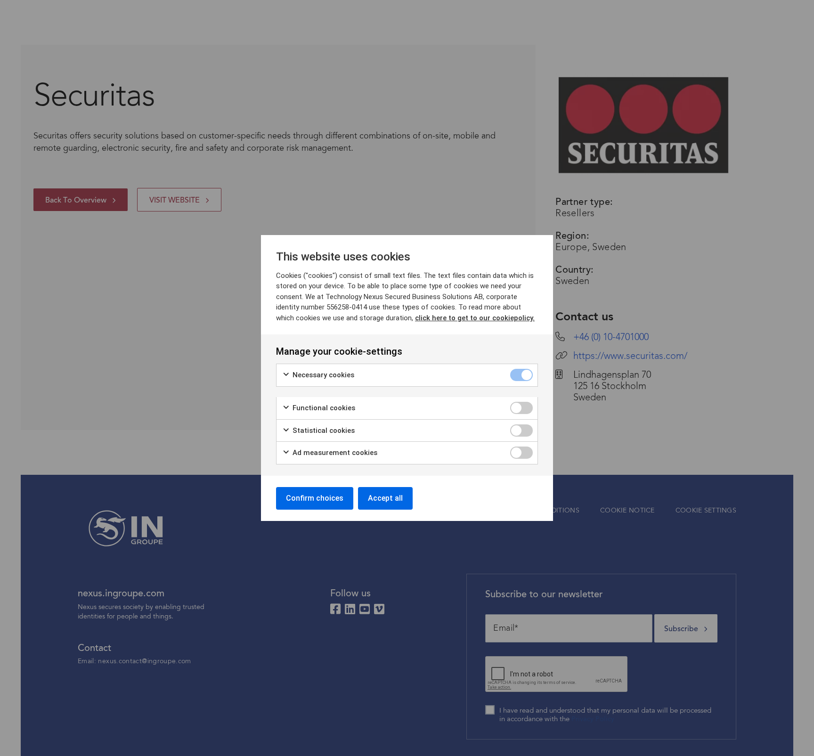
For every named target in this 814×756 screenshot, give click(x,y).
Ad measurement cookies (334, 452)
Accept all (385, 498)
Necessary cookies (322, 375)
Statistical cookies (323, 430)
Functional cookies (323, 408)
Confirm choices (314, 498)
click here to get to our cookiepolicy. (475, 318)
